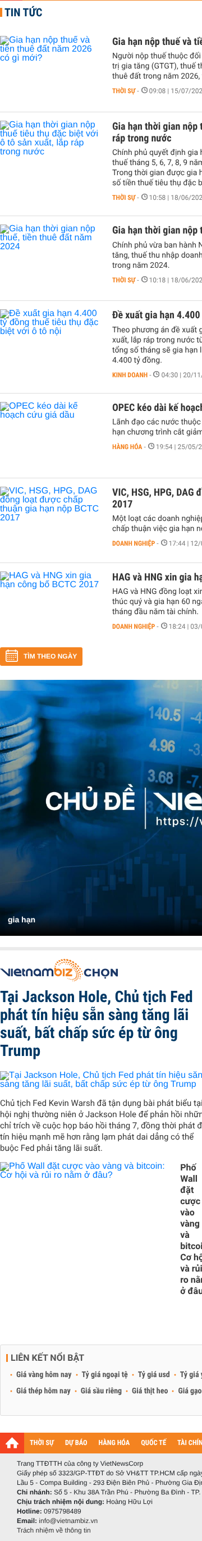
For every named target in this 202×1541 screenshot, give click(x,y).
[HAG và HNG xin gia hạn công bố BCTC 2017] (50, 605)
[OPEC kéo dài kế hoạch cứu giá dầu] (50, 435)
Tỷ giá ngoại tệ (105, 1375)
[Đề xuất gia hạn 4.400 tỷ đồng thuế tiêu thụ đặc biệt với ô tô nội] (50, 343)
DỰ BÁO (76, 1443)
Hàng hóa (127, 447)
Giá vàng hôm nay (44, 1375)
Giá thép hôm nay (43, 1391)
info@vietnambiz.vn (68, 1521)
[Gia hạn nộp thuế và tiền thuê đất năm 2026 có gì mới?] (50, 69)
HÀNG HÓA (114, 1443)
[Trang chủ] (12, 1442)
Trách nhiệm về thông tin (54, 1530)
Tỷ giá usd (154, 1375)
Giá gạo (189, 1391)
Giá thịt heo (150, 1391)
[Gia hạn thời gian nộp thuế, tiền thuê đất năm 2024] (50, 258)
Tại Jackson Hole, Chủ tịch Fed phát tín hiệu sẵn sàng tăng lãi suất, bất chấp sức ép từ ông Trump (96, 1023)
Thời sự (123, 91)
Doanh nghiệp (133, 543)
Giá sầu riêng (101, 1391)
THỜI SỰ (42, 1443)
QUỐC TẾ (153, 1443)
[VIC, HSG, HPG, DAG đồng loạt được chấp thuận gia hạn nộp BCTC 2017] (50, 520)
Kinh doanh (130, 375)
